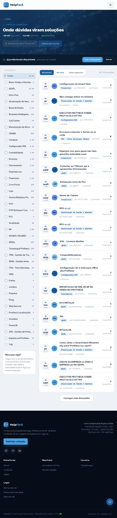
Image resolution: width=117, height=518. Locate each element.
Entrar (109, 59)
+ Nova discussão (50, 43)
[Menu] (110, 5)
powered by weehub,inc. (100, 514)
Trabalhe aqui (87, 465)
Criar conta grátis (92, 59)
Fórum (7, 465)
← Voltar (7, 19)
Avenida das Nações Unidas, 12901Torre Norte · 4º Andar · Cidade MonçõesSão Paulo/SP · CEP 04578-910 (97, 427)
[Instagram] (6, 450)
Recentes (47, 72)
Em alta (60, 72)
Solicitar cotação (15, 441)
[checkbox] (6, 82)
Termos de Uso (10, 488)
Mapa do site (9, 497)
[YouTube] (13, 450)
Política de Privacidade (13, 492)
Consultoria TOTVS (50, 465)
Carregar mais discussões (76, 398)
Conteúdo (8, 470)
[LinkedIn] (19, 450)
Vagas (6, 474)
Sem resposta (76, 72)
